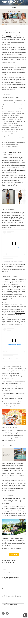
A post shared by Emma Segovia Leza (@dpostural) (14, 261)
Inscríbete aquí (14, 554)
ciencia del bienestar (15, 485)
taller (12, 562)
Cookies (15, 604)
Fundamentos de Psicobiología (9, 437)
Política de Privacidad (13, 603)
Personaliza (9, 604)
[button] (25, 615)
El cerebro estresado (17, 435)
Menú (14, 7)
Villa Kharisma (11, 506)
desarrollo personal (10, 560)
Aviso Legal (5, 603)
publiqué (8, 36)
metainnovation (10, 2)
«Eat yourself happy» (20, 313)
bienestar (7, 562)
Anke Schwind (14, 28)
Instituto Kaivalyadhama (9, 440)
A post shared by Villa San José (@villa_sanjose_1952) (15, 358)
